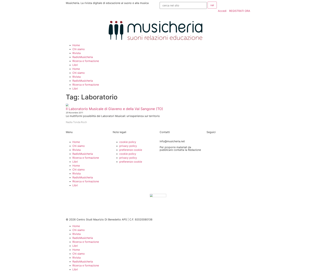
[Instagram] (211, 153)
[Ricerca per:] (183, 5)
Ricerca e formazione (85, 61)
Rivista (76, 53)
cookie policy (127, 142)
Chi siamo (78, 49)
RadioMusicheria (82, 57)
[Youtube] (211, 162)
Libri (75, 65)
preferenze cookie (130, 149)
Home (76, 45)
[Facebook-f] (211, 144)
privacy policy (128, 146)
